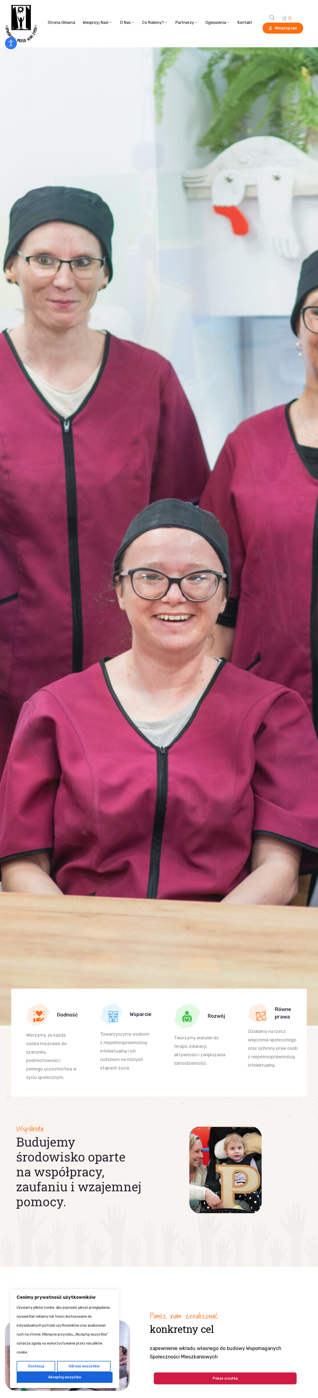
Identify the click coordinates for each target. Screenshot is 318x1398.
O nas (125, 22)
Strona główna (61, 22)
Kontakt (245, 22)
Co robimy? (153, 22)
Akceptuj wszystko (64, 1377)
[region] (64, 1338)
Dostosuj (36, 1366)
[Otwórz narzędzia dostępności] (11, 43)
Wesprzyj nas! (96, 22)
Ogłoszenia (215, 22)
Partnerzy (184, 22)
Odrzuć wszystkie (84, 1366)
